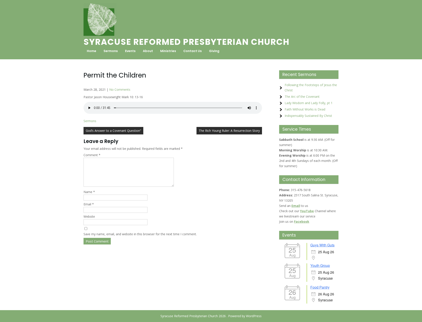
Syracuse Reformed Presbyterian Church (186, 42)
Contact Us (192, 51)
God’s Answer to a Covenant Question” (113, 130)
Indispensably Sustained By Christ (308, 116)
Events (130, 51)
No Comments (119, 89)
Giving (214, 51)
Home (91, 51)
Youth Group (320, 265)
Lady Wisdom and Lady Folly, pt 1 (309, 103)
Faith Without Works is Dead (305, 109)
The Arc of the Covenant (302, 96)
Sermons (111, 51)
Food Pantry (319, 287)
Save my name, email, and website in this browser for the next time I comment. (140, 234)
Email (89, 204)
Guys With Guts (322, 245)
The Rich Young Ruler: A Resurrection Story (229, 130)
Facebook (301, 221)
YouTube (307, 211)
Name (89, 192)
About (148, 51)
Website (89, 216)
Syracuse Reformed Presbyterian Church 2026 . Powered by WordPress (211, 316)
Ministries (168, 51)
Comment (92, 155)
